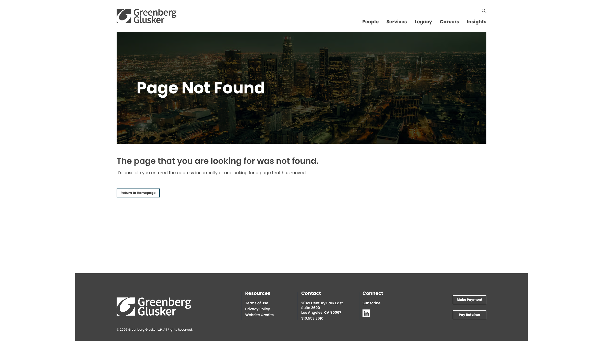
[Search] (484, 11)
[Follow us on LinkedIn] (366, 313)
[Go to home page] (146, 16)
